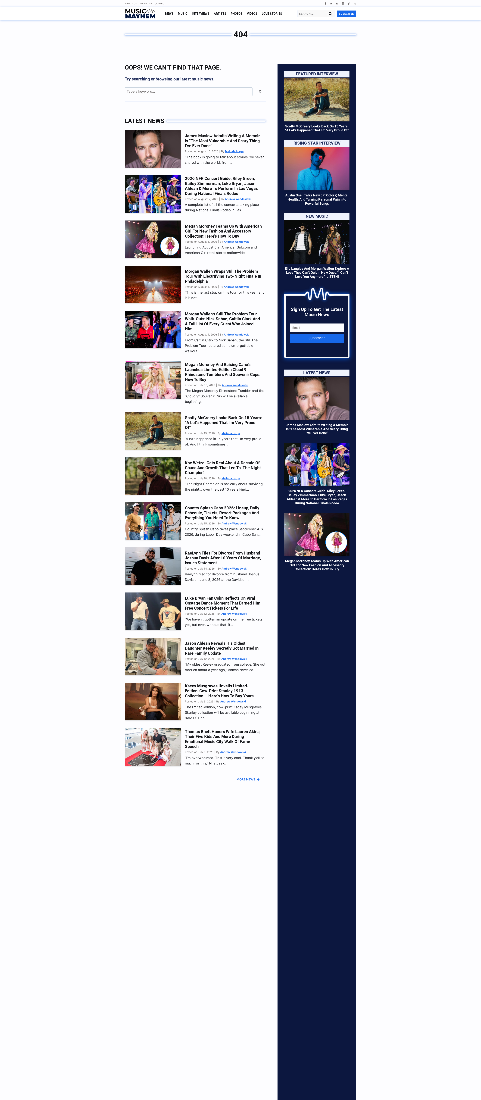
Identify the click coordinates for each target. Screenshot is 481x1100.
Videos (252, 13)
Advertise (146, 3)
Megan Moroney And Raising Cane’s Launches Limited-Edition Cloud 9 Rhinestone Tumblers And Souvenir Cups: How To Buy (222, 372)
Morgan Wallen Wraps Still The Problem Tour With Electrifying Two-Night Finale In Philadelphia (223, 276)
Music (182, 13)
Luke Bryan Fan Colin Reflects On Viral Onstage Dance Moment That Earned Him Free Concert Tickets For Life (222, 603)
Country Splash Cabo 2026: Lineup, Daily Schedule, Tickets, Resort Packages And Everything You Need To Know (222, 513)
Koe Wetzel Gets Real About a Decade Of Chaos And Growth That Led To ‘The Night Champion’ (223, 468)
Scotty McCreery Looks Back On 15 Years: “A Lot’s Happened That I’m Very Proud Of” (223, 422)
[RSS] (354, 3)
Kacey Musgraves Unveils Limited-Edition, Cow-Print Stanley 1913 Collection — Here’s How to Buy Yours (219, 691)
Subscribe (317, 338)
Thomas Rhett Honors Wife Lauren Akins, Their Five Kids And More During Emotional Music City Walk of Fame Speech (222, 739)
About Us (131, 3)
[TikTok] (348, 3)
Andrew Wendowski (238, 199)
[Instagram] (343, 3)
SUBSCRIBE (346, 13)
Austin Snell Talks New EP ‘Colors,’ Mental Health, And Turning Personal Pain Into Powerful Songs (317, 199)
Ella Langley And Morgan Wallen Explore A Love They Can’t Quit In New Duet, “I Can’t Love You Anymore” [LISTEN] (317, 273)
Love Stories (272, 13)
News (169, 13)
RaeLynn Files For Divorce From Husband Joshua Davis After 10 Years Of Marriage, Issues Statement (223, 558)
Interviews (200, 13)
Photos (236, 13)
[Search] (260, 91)
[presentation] (153, 149)
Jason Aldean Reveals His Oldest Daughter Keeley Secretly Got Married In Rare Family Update (222, 648)
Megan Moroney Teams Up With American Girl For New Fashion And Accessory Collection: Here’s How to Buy (223, 231)
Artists (220, 13)
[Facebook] (325, 3)
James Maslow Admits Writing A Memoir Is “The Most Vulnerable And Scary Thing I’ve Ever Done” (222, 140)
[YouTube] (337, 3)
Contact (160, 3)
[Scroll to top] (471, 1092)
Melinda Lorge (234, 151)
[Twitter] (331, 3)
